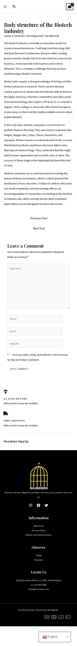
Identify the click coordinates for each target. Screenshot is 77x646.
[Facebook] (38, 505)
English (52, 636)
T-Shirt (38, 555)
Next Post (39, 228)
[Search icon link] (14, 6)
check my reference (27, 96)
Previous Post (38, 218)
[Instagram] (30, 505)
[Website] (34, 344)
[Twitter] (46, 505)
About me (39, 525)
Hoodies (38, 559)
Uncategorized (35, 36)
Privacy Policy (38, 530)
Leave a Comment (14, 36)
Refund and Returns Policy (39, 534)
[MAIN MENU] (5, 6)
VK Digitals (53, 609)
